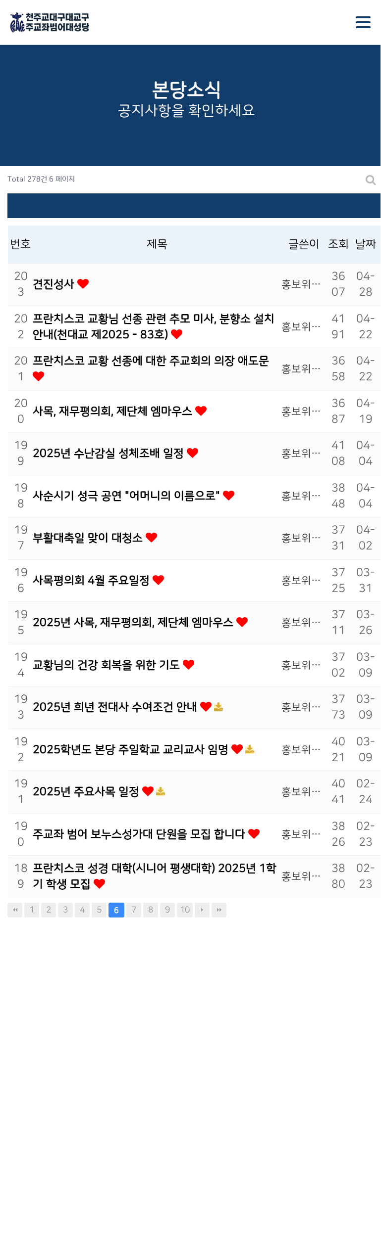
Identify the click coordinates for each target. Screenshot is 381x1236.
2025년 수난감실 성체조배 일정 (110, 453)
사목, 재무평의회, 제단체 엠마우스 (114, 411)
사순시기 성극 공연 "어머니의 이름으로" (128, 496)
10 (185, 910)
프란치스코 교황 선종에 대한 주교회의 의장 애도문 (151, 361)
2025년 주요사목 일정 (87, 791)
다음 (202, 910)
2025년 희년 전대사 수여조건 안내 (116, 707)
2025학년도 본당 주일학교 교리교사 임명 (132, 749)
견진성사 (55, 284)
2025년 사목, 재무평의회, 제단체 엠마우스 (134, 622)
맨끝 (219, 910)
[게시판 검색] (371, 179)
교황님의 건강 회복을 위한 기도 (108, 665)
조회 (338, 244)
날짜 (365, 244)
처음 (14, 910)
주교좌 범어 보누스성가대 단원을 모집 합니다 (140, 834)
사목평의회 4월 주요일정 (93, 580)
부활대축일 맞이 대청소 (89, 538)
